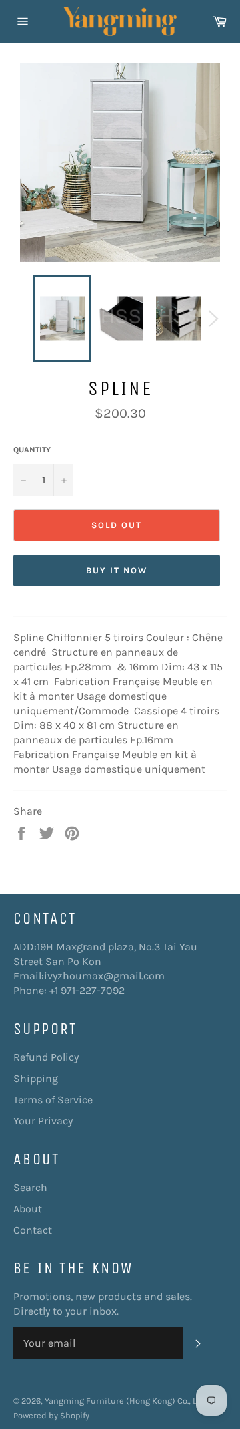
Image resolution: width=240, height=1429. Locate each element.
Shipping (35, 1078)
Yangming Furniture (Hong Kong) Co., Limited (134, 1401)
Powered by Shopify (51, 1415)
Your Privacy (43, 1120)
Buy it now (116, 570)
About (27, 1208)
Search (30, 1187)
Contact (32, 1230)
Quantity (32, 449)
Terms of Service (53, 1099)
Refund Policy (46, 1057)
